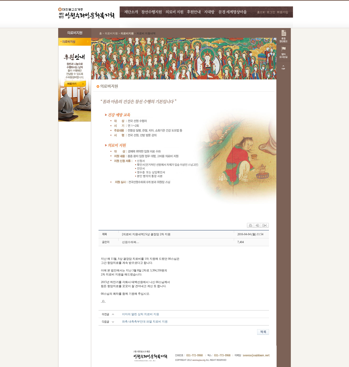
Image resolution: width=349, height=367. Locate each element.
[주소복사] (264, 225)
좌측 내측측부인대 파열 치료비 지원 (145, 321)
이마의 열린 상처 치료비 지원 (140, 314)
